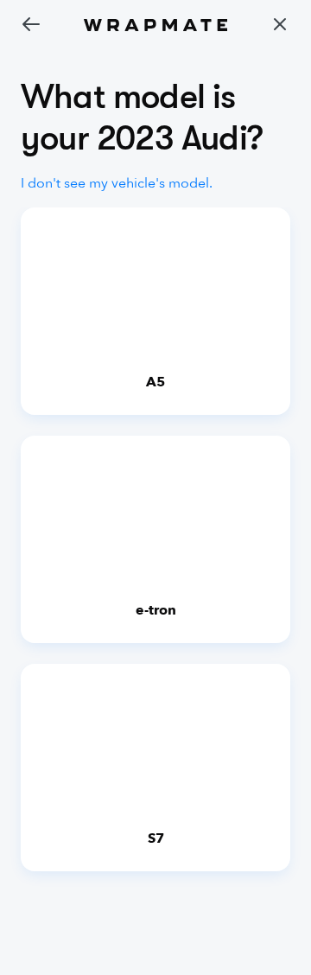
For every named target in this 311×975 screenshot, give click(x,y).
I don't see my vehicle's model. (117, 183)
